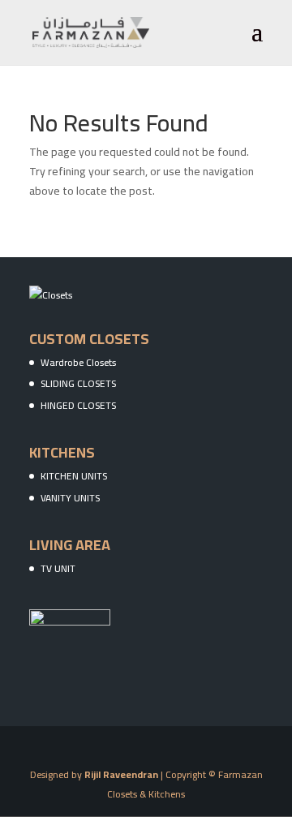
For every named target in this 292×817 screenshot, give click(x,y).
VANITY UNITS (70, 497)
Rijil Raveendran (121, 774)
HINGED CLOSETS (78, 405)
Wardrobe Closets (78, 362)
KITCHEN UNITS (74, 476)
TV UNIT (58, 568)
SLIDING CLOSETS (78, 383)
